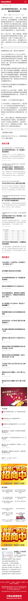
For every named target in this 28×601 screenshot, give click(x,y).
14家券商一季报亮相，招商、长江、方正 (12, 565)
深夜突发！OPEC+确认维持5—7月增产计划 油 (7, 520)
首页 (7, 5)
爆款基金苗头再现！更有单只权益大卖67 (12, 573)
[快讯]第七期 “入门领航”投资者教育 (10, 563)
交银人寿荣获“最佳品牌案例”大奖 (10, 561)
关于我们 (2, 582)
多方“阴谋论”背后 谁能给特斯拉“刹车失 (20, 498)
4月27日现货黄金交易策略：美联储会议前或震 (7, 498)
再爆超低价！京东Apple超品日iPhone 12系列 (20, 520)
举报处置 (16, 583)
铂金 (10, 5)
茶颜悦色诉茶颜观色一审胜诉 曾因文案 (11, 559)
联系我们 (7, 582)
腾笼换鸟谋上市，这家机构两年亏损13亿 (12, 569)
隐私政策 (18, 582)
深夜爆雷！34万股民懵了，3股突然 (20, 552)
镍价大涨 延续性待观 (20, 508)
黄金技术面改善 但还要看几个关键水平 (7, 509)
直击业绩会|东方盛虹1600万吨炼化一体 (11, 567)
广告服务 (13, 582)
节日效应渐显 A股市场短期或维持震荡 (11, 571)
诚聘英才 (24, 582)
